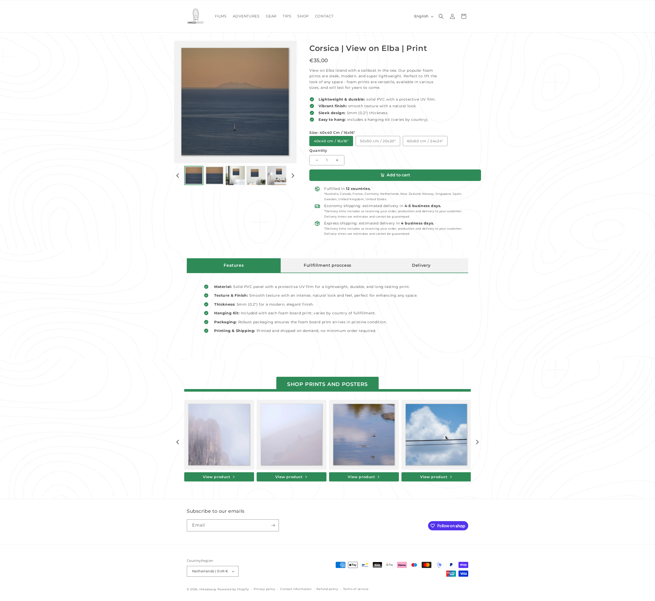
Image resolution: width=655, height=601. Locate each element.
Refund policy (327, 589)
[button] (441, 16)
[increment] (337, 160)
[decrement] (317, 160)
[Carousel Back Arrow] (178, 176)
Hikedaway (207, 589)
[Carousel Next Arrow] (293, 176)
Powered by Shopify (233, 589)
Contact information (295, 589)
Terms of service (355, 589)
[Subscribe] (273, 525)
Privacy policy (264, 589)
